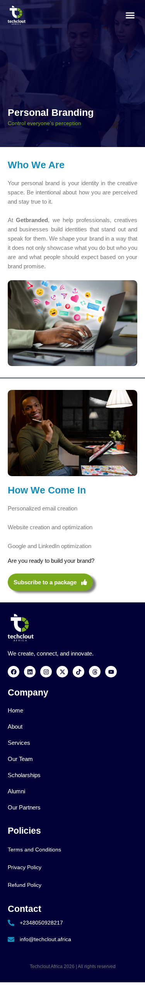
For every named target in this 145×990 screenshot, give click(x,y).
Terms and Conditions (34, 849)
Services (19, 743)
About (15, 727)
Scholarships (24, 775)
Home (15, 710)
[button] (130, 15)
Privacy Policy (24, 867)
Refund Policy (24, 885)
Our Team (20, 759)
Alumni (16, 791)
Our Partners (24, 807)
